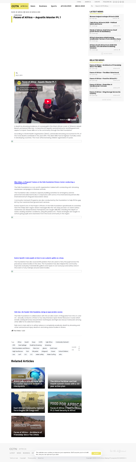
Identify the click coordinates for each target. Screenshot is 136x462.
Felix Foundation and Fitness (21, 348)
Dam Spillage (22, 345)
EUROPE (97, 2)
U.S (31, 354)
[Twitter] (116, 2)
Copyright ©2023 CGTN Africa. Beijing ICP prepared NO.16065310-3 (106, 458)
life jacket (35, 351)
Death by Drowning (36, 345)
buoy (33, 342)
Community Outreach (62, 342)
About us (41, 458)
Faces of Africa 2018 (32, 12)
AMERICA (88, 2)
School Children (63, 351)
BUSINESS (26, 453)
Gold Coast (53, 348)
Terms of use (14, 458)
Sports (54, 6)
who (60, 354)
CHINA (79, 2)
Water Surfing (51, 354)
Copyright (23, 458)
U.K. (25, 354)
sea (14, 354)
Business (43, 6)
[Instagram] (121, 2)
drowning (48, 345)
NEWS (19, 453)
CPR (14, 345)
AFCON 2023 (66, 6)
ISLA (27, 351)
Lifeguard (44, 351)
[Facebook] (114, 2)
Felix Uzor (36, 348)
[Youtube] (118, 2)
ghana (45, 348)
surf (19, 354)
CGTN (40, 342)
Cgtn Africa (49, 342)
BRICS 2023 (80, 6)
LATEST (12, 453)
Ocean (53, 351)
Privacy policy (32, 458)
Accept (96, 453)
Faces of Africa (17, 12)
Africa (19, 342)
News (33, 6)
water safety (40, 354)
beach (27, 342)
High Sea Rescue (18, 351)
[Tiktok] (123, 2)
